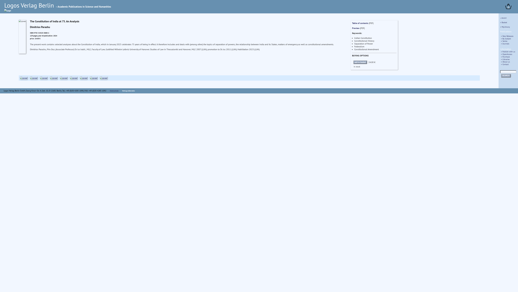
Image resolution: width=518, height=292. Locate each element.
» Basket (503, 22)
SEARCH (506, 76)
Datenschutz (114, 91)
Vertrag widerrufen (128, 91)
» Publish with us (508, 51)
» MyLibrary (505, 27)
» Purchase (505, 56)
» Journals (505, 43)
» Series (504, 41)
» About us (505, 61)
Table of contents (360, 23)
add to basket (360, 62)
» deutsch (503, 18)
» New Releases (507, 36)
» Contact (505, 64)
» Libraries (505, 59)
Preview (355, 28)
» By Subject (506, 38)
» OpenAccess (506, 54)
